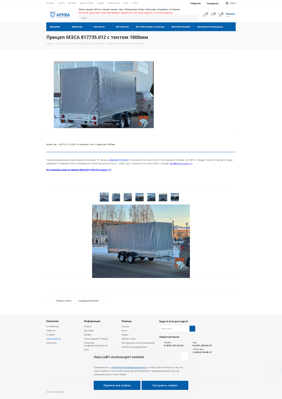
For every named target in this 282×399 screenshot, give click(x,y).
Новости (50, 330)
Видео (125, 334)
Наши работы (53, 338)
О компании (52, 326)
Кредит (88, 334)
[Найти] (193, 18)
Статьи (125, 326)
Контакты (51, 342)
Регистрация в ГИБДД (96, 338)
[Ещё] (231, 26)
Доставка (89, 330)
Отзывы (50, 334)
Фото (124, 330)
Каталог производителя (134, 346)
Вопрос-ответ (129, 338)
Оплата (88, 326)
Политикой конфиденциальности (129, 367)
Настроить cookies (164, 385)
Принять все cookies (117, 385)
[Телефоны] (221, 3)
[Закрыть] (184, 357)
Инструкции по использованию (138, 342)
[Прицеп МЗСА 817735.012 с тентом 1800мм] (104, 98)
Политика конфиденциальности (95, 344)
